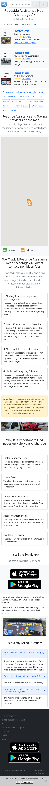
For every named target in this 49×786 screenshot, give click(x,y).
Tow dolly (6, 106)
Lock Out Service (9, 96)
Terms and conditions (39, 771)
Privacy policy (27, 782)
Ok (18, 782)
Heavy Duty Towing (35, 101)
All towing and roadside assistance (17, 92)
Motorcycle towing (21, 106)
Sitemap (5, 731)
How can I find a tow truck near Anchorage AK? (23, 653)
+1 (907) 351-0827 (21, 31)
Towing (6, 101)
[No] (46, 781)
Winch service (37, 106)
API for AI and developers (12, 727)
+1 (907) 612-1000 (21, 53)
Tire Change (37, 96)
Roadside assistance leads (13, 719)
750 (34, 24)
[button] (29, 201)
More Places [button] (7, 739)
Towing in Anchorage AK (25, 42)
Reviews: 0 (26, 37)
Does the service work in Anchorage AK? (22, 676)
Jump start (38, 92)
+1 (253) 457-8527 (21, 73)
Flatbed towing (18, 101)
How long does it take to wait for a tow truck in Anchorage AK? (21, 690)
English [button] (4, 735)
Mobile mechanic (10, 110)
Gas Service (24, 96)
